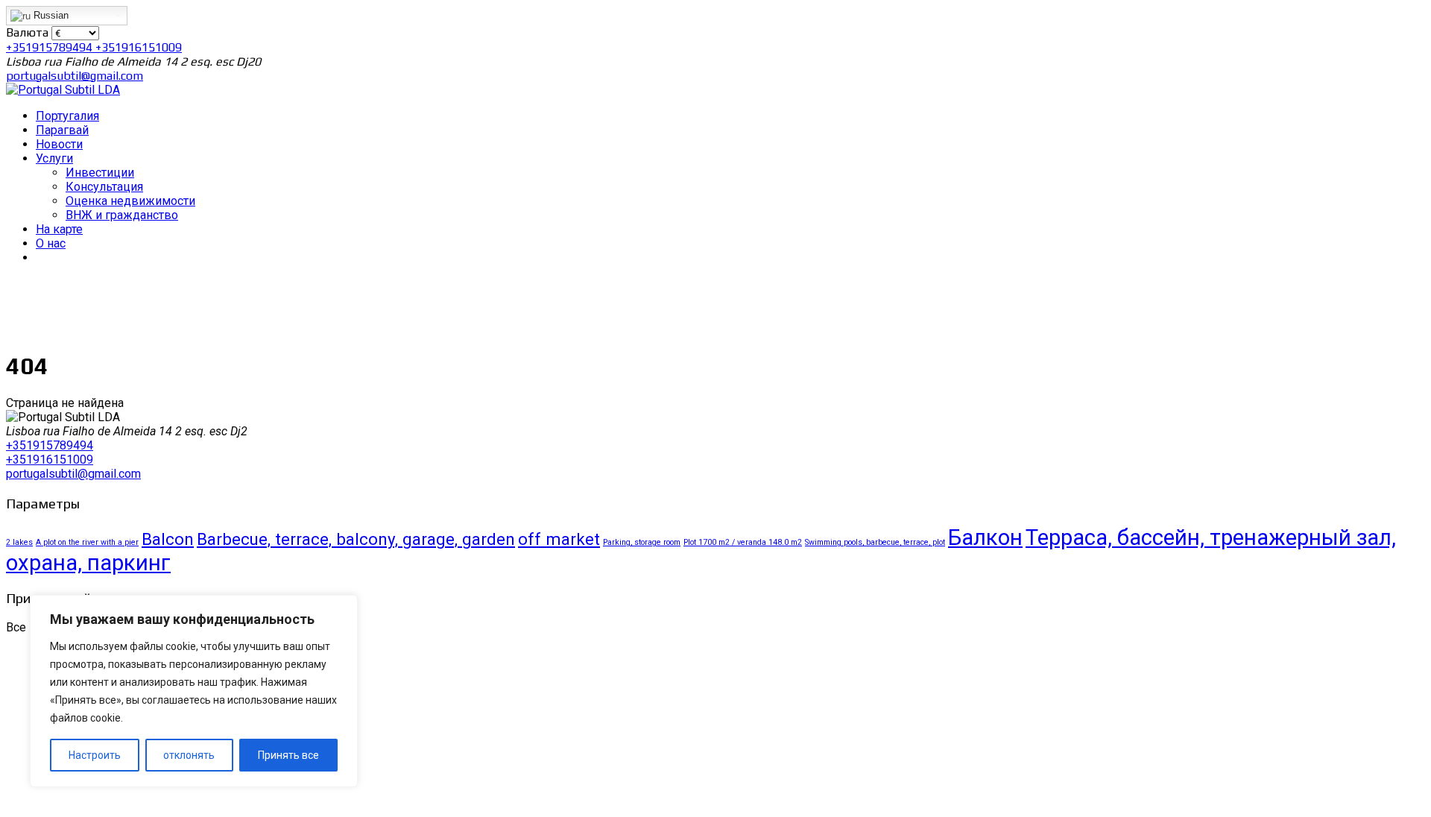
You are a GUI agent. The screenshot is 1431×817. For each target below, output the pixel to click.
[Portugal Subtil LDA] (63, 90)
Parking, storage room (641, 542)
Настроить (95, 755)
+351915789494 (50, 47)
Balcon (168, 539)
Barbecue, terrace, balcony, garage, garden (356, 539)
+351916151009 (138, 47)
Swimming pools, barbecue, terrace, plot (875, 542)
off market (559, 539)
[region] (194, 691)
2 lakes (19, 542)
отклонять (189, 755)
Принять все (288, 755)
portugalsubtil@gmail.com (74, 76)
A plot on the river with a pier (87, 542)
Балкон (985, 537)
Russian (50, 15)
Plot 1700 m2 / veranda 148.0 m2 (742, 542)
